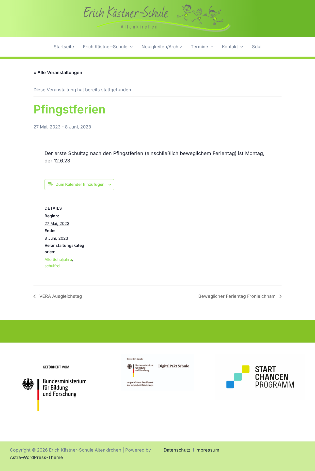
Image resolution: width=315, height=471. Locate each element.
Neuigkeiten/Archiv (162, 46)
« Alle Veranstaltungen (57, 72)
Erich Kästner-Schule (105, 46)
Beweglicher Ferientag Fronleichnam (237, 296)
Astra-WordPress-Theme (36, 457)
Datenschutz (177, 450)
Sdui (256, 46)
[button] (130, 46)
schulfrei (52, 265)
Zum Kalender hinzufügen (80, 184)
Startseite (64, 46)
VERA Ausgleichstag (60, 296)
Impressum (207, 450)
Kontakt (230, 46)
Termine (199, 46)
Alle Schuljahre (58, 259)
